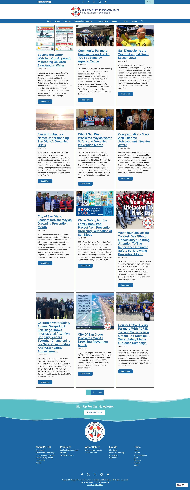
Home (49, 21)
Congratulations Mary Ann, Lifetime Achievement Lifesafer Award (134, 139)
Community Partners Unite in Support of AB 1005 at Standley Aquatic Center (94, 56)
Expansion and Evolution (45, 455)
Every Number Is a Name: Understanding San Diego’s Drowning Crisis (53, 139)
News (126, 21)
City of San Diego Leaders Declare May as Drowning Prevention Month (55, 222)
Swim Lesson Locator (93, 450)
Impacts (137, 463)
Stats (136, 458)
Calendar (112, 458)
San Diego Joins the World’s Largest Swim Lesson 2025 (133, 54)
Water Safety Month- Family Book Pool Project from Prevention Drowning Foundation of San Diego (95, 227)
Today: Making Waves (44, 458)
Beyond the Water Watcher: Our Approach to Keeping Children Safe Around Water (54, 60)
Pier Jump (113, 450)
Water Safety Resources (83, 21)
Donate (149, 2)
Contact (134, 21)
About (57, 21)
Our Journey (40, 450)
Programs (67, 21)
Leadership (40, 460)
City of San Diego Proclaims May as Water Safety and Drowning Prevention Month (95, 139)
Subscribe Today (94, 412)
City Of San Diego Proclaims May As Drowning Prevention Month (93, 340)
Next (100, 392)
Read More (45, 101)
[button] (142, 21)
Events (114, 21)
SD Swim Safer (91, 453)
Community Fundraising (45, 453)
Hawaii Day (113, 455)
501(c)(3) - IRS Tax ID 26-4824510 (95, 482)
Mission (137, 453)
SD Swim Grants (66, 455)
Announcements (140, 455)
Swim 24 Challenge (117, 453)
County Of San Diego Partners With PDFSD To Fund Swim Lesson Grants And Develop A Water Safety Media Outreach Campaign (134, 334)
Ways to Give (103, 21)
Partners (137, 460)
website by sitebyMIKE (95, 485)
